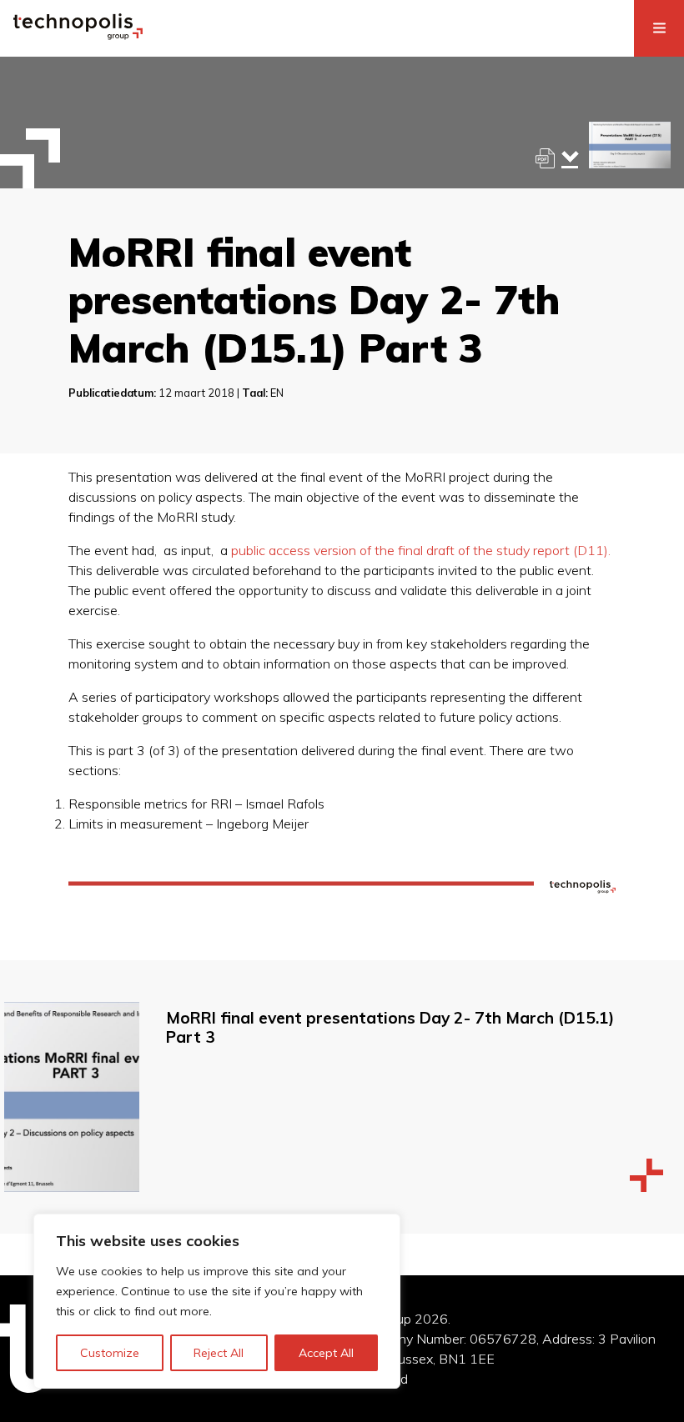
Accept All (326, 1352)
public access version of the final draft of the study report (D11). (421, 550)
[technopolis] (78, 35)
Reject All (219, 1352)
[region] (216, 1301)
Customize (109, 1352)
